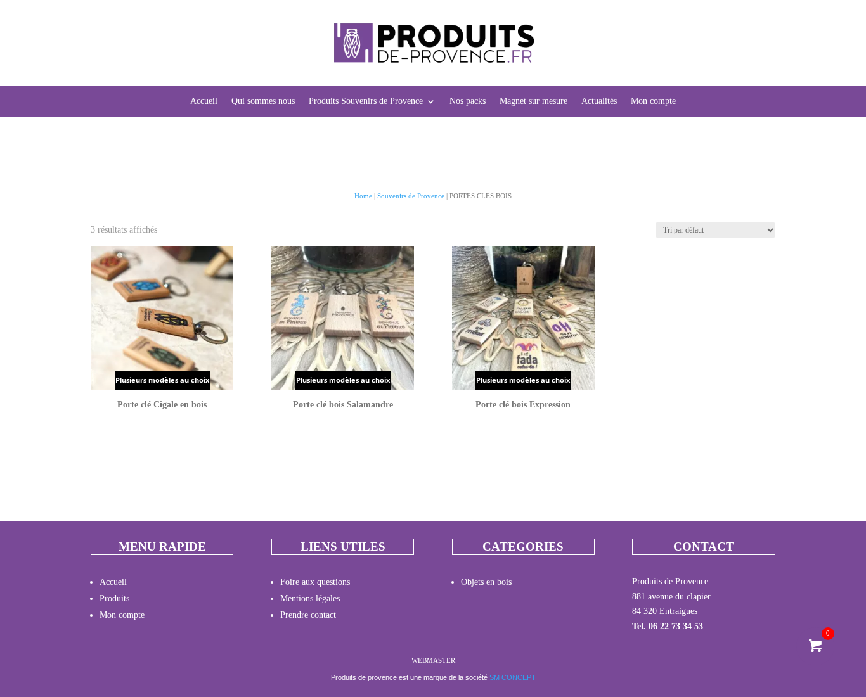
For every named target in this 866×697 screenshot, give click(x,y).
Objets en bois (486, 582)
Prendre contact (308, 615)
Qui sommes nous (263, 101)
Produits (114, 598)
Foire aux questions (315, 582)
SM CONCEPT (512, 677)
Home (363, 196)
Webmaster (433, 660)
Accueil (203, 101)
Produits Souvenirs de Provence (366, 101)
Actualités (599, 101)
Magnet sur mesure (533, 101)
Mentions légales (310, 598)
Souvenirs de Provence (410, 196)
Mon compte (653, 101)
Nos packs (467, 101)
